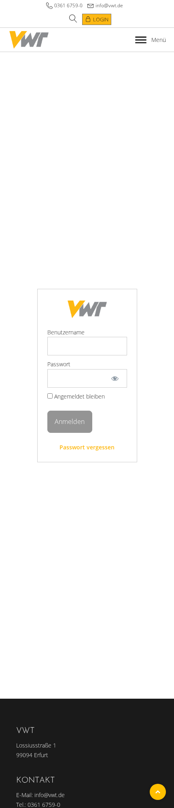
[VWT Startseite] (29, 39)
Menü (158, 40)
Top (158, 792)
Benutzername (66, 332)
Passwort (58, 364)
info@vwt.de (109, 5)
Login (100, 19)
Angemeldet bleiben (79, 396)
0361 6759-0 (68, 5)
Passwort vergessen (87, 447)
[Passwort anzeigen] (115, 378)
